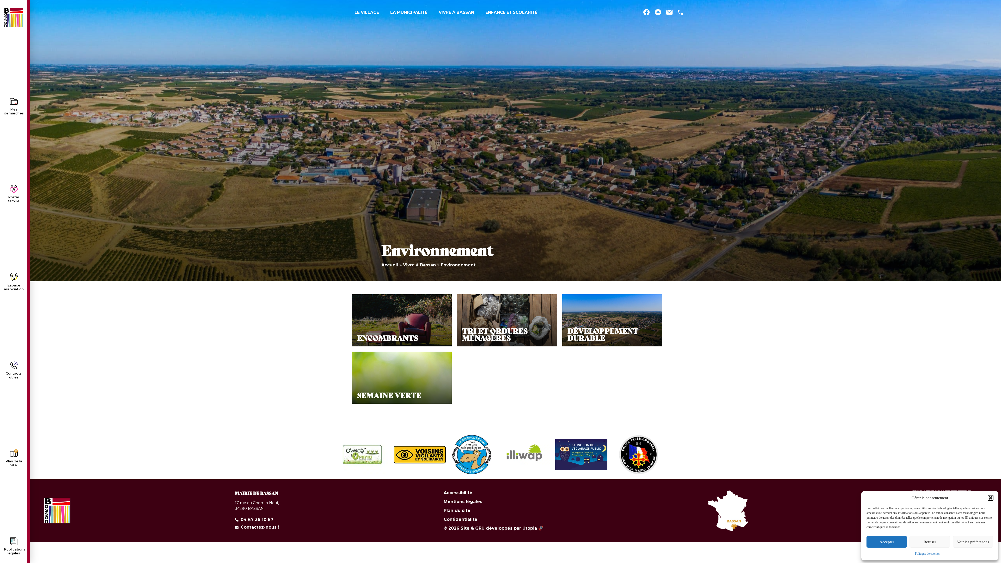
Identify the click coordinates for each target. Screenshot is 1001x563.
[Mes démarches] (14, 101)
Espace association (14, 287)
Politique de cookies (927, 553)
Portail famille (14, 199)
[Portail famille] (14, 189)
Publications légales (14, 551)
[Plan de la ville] (14, 453)
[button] (990, 497)
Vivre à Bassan (419, 264)
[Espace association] (14, 277)
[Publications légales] (14, 541)
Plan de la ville (13, 463)
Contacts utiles (14, 375)
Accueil (389, 264)
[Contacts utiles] (14, 365)
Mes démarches (14, 111)
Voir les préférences (973, 542)
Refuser (930, 542)
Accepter (887, 542)
